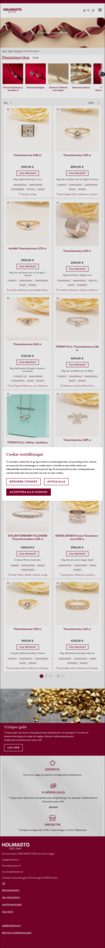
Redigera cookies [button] (23, 481)
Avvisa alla (56, 481)
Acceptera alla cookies (28, 492)
